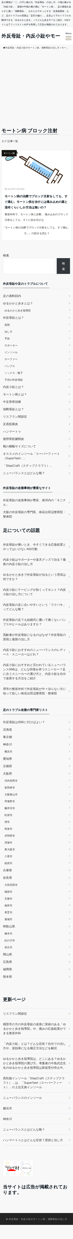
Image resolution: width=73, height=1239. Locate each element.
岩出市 (8, 947)
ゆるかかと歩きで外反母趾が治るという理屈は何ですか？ (34, 577)
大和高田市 (11, 884)
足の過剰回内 (12, 296)
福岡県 (7, 969)
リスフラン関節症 (15, 416)
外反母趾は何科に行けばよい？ (24, 722)
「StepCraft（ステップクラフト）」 (28, 465)
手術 (7, 338)
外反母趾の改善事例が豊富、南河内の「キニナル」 (34, 502)
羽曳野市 (9, 801)
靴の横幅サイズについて (19, 446)
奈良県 (7, 877)
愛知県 (7, 758)
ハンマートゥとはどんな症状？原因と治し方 (33, 1140)
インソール (11, 352)
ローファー (11, 359)
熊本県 (7, 976)
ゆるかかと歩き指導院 (17, 310)
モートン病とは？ (15, 394)
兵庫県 (7, 870)
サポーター (11, 345)
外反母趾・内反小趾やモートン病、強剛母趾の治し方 (38, 1219)
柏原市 (8, 863)
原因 (7, 324)
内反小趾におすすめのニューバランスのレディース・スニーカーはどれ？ (34, 652)
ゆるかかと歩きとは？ (18, 303)
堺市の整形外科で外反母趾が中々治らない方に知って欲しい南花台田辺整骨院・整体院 (34, 691)
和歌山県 (9, 926)
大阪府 (7, 773)
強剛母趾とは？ (13, 409)
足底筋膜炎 (10, 424)
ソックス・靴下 (13, 372)
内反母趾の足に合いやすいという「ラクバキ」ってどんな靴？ (34, 607)
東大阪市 (9, 849)
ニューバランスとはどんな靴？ (24, 473)
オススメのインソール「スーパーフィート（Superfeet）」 (31, 456)
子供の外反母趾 (13, 379)
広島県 (7, 962)
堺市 (7, 821)
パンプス (9, 366)
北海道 (7, 729)
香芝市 (8, 912)
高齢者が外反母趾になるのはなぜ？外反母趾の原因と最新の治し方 (34, 637)
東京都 (7, 737)
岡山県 (7, 954)
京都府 (7, 766)
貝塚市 (8, 842)
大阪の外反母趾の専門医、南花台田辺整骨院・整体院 (34, 514)
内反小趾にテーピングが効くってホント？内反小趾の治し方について (34, 592)
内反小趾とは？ (13, 387)
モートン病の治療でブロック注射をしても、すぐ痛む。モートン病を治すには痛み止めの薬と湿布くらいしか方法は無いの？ (36, 201)
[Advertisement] (36, 89)
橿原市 (8, 891)
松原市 (8, 815)
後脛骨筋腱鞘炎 (13, 439)
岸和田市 (9, 835)
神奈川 (7, 744)
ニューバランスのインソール (22, 1098)
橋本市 (8, 933)
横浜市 (8, 751)
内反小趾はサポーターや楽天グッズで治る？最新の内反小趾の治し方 (34, 562)
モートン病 (9, 153)
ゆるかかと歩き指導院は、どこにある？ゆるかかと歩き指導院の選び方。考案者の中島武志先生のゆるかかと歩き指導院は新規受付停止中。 (34, 1063)
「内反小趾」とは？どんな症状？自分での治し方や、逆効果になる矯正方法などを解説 (34, 1046)
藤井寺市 (9, 808)
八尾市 (8, 856)
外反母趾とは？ (13, 317)
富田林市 (9, 787)
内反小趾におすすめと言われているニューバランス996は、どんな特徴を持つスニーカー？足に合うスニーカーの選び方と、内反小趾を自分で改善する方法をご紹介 (34, 671)
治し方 (8, 331)
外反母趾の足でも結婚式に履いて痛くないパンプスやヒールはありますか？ (34, 622)
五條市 (8, 898)
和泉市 (8, 828)
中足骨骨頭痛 (12, 402)
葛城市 (8, 919)
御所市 (8, 905)
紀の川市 (9, 940)
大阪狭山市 (11, 794)
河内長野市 (11, 780)
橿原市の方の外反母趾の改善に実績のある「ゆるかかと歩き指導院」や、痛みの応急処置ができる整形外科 (34, 1028)
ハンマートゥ (12, 431)
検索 (6, 255)
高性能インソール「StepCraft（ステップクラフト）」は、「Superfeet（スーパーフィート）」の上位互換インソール (34, 1082)
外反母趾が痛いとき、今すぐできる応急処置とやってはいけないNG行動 (34, 547)
